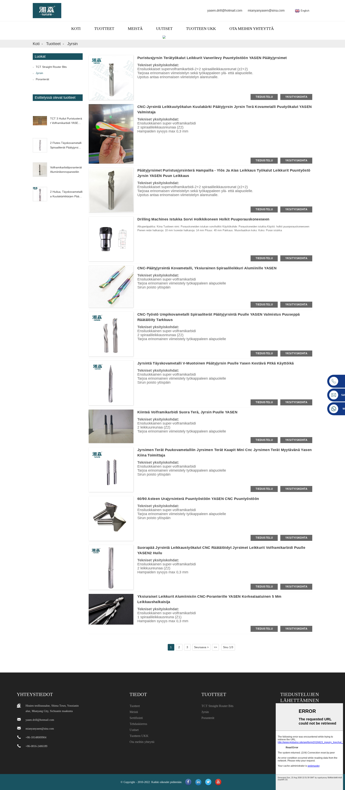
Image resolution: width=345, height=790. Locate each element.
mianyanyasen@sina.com (266, 10)
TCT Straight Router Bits (51, 66)
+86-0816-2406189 (36, 746)
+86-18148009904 (36, 737)
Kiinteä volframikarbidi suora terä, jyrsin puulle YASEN (187, 412)
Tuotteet (104, 28)
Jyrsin (72, 43)
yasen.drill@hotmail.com (224, 10)
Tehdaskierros (138, 724)
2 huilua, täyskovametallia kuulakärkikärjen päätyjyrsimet (66, 194)
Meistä (135, 28)
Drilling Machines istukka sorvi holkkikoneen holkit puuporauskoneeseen (203, 219)
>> (215, 647)
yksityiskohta (296, 96)
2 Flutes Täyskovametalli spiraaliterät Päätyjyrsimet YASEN (66, 145)
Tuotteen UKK (201, 28)
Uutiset (164, 28)
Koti (76, 28)
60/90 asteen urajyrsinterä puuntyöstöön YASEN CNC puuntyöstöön (198, 499)
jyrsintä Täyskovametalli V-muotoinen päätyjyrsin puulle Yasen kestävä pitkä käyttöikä (215, 363)
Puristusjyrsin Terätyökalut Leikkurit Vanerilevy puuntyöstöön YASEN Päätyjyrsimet (212, 58)
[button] (58, 106)
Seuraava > (201, 647)
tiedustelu (264, 96)
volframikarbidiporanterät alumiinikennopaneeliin (66, 169)
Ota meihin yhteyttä (251, 28)
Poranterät (42, 79)
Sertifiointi (136, 718)
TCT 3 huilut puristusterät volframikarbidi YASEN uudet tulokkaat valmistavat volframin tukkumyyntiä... (66, 121)
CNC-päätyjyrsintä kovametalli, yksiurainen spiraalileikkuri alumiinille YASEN (207, 268)
